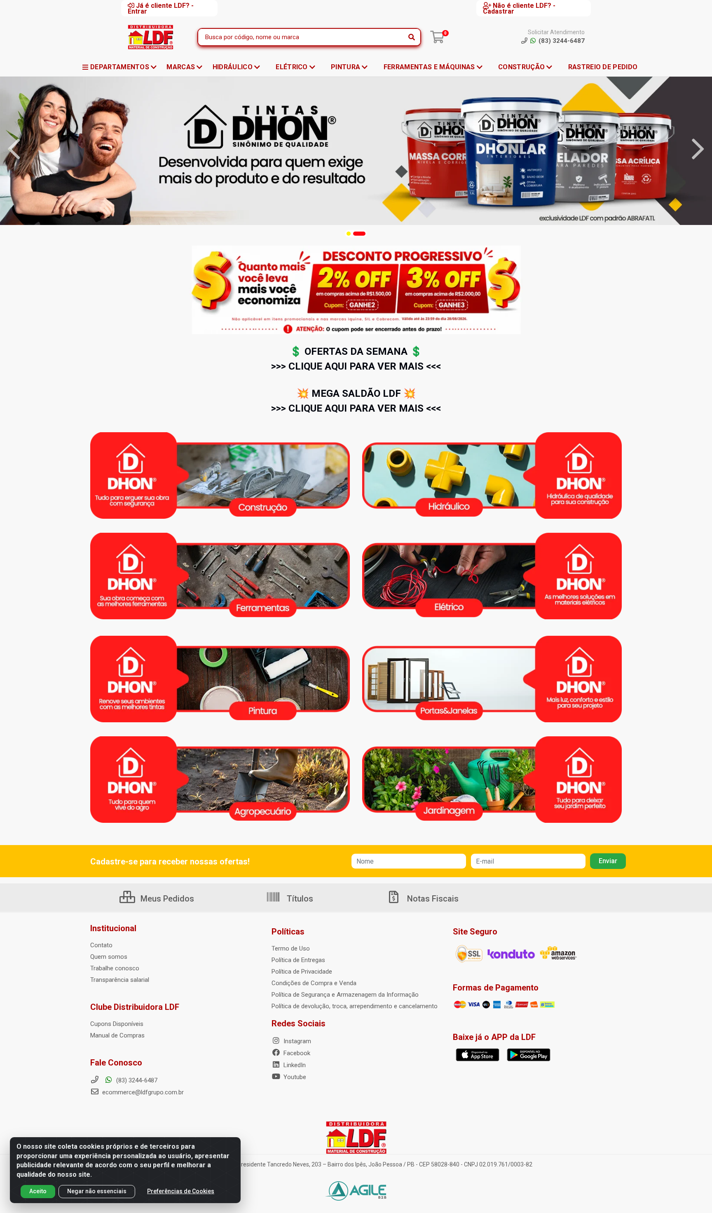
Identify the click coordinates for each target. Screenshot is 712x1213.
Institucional (113, 928)
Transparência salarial (119, 980)
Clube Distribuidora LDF (134, 1007)
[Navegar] (14, 149)
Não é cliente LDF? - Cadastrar (519, 8)
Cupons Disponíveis (116, 1024)
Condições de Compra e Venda (314, 983)
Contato (101, 945)
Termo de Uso (291, 948)
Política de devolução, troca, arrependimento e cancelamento (355, 1006)
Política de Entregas (298, 960)
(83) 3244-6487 (136, 1080)
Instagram (296, 1041)
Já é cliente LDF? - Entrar (161, 8)
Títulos (299, 899)
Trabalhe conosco (114, 968)
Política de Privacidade (302, 971)
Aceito (38, 1191)
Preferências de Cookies (180, 1191)
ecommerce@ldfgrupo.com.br (142, 1092)
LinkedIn (294, 1065)
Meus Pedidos (166, 899)
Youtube (294, 1077)
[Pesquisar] (411, 37)
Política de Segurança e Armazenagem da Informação (345, 994)
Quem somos (108, 956)
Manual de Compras (117, 1035)
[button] (349, 234)
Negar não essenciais (96, 1191)
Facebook (296, 1053)
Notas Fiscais (432, 899)
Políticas (288, 932)
